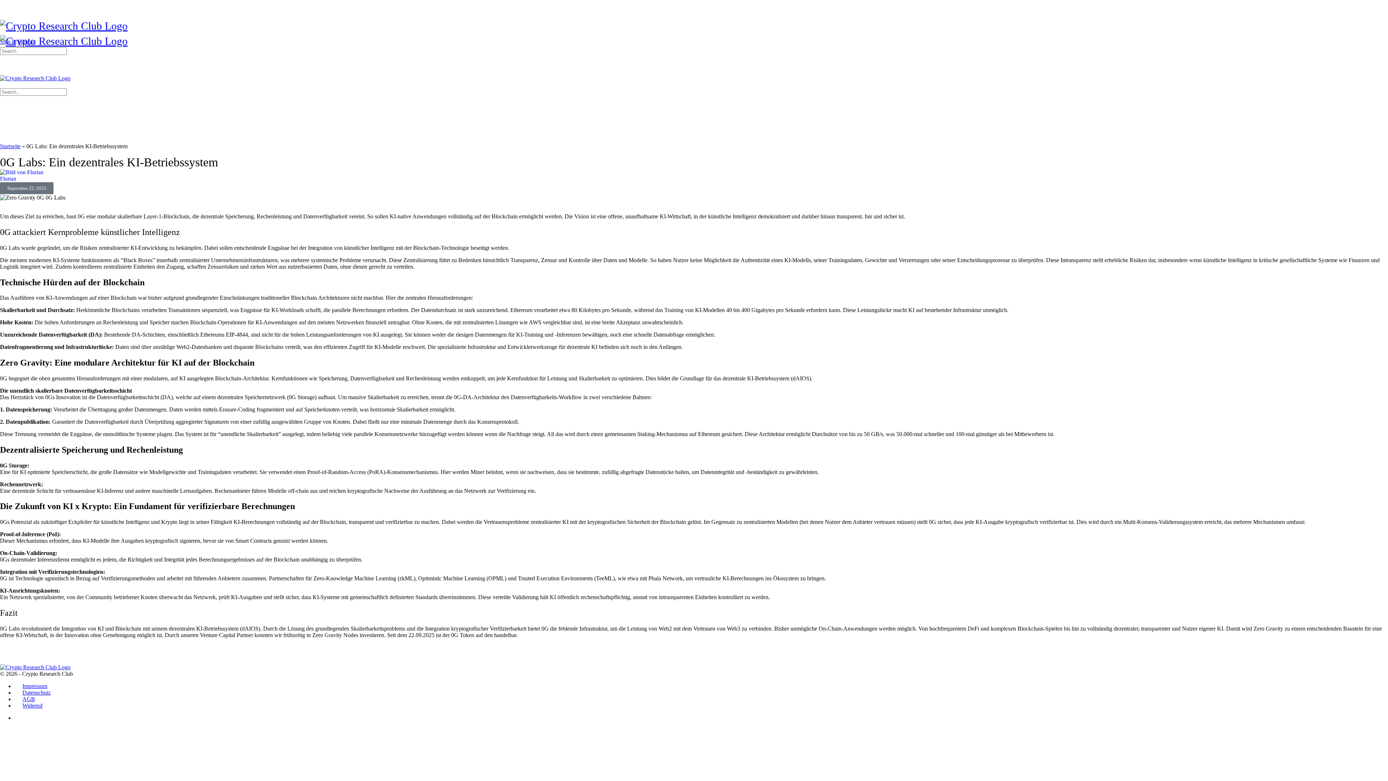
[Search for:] (33, 51)
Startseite (10, 146)
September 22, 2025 (26, 188)
